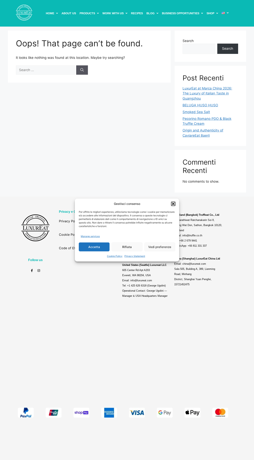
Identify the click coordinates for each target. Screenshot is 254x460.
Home (50, 13)
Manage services (90, 236)
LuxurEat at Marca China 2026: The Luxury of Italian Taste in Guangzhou (207, 93)
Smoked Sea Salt (196, 112)
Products (87, 13)
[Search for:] (46, 70)
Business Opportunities (180, 13)
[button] (173, 204)
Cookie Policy (114, 256)
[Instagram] (38, 270)
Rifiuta (127, 247)
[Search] (82, 70)
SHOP (210, 13)
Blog (150, 13)
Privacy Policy (69, 221)
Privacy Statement (134, 256)
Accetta (94, 247)
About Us (69, 13)
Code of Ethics (70, 248)
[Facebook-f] (31, 270)
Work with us (113, 13)
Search (188, 41)
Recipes (137, 13)
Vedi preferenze (159, 247)
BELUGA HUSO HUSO (200, 105)
